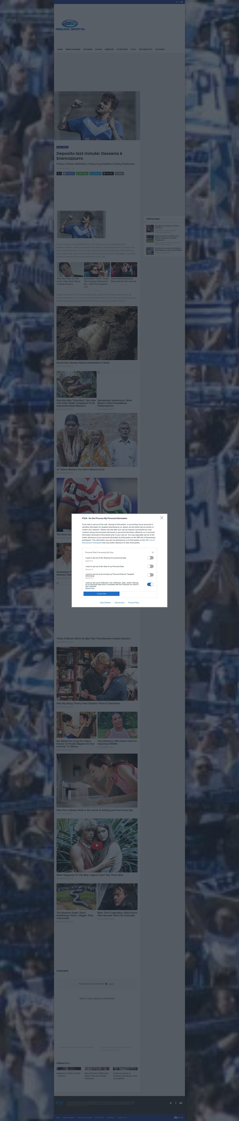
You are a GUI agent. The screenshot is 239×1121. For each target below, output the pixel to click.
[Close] (162, 518)
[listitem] (119, 552)
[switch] (150, 557)
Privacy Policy (133, 603)
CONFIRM (101, 594)
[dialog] (119, 560)
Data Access (119, 603)
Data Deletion (105, 603)
